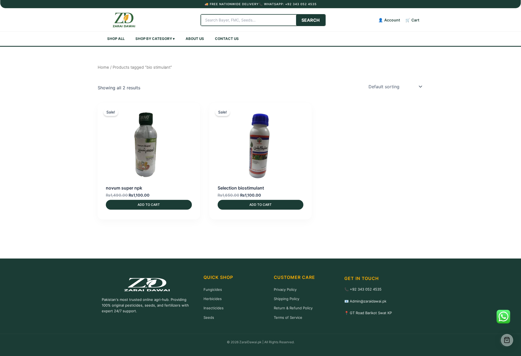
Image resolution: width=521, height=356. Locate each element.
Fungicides (213, 289)
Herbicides (213, 299)
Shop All (116, 38)
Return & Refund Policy (293, 308)
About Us (195, 38)
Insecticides (214, 308)
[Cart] (507, 340)
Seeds (209, 317)
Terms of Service (288, 317)
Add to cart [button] (149, 205)
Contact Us (227, 38)
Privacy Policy (285, 289)
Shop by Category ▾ (155, 38)
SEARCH (310, 20)
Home (103, 67)
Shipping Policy (286, 299)
